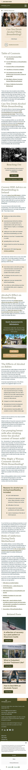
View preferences (14, 762)
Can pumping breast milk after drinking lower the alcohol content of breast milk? (16, 74)
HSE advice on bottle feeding (10, 583)
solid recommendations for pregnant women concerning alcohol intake (11, 112)
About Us (3, 735)
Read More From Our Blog (14, 44)
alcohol (9, 260)
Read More (8, 640)
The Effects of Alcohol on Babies (15, 69)
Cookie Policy (10, 767)
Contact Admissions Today (14, 179)
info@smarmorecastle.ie (10, 710)
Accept (14, 755)
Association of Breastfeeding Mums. (12, 609)
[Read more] (14, 623)
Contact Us (4, 739)
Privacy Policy (17, 767)
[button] (26, 743)
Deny (14, 759)
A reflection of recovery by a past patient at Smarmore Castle (13, 634)
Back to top (22, 699)
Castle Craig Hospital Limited (8, 716)
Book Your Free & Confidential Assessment (14, 355)
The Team (4, 737)
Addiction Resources (9, 10)
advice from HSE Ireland (13, 195)
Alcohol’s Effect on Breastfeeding (15, 66)
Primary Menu (25, 6)
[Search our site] (26, 1)
